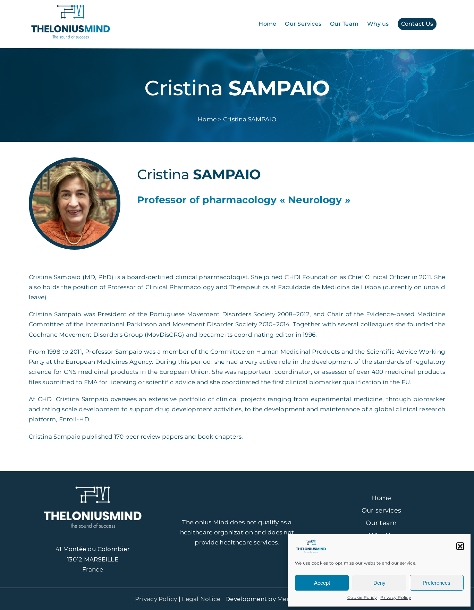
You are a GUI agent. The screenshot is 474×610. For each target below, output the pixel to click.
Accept (322, 583)
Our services (381, 510)
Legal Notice (201, 598)
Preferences (436, 583)
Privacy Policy (395, 597)
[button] (460, 546)
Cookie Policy (362, 597)
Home (381, 498)
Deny (379, 583)
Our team (381, 523)
